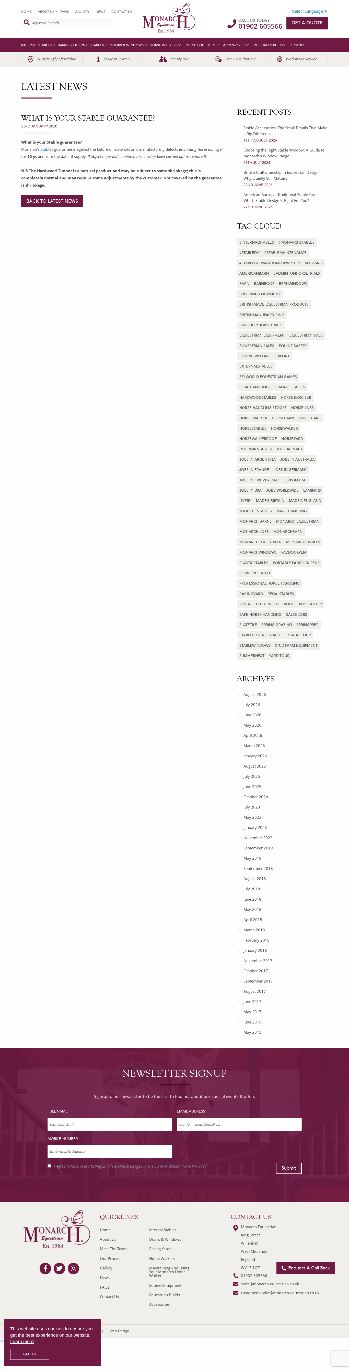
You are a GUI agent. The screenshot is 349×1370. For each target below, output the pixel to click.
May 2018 (252, 909)
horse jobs (302, 407)
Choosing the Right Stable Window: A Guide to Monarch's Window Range (283, 156)
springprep (307, 624)
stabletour (299, 635)
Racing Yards (160, 1248)
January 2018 (255, 950)
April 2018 (252, 919)
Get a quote (307, 23)
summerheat (251, 655)
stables (276, 635)
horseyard (292, 438)
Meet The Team (113, 1248)
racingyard (251, 593)
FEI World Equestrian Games (268, 376)
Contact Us (121, 12)
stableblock (251, 635)
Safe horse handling (260, 614)
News (100, 12)
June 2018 (252, 899)
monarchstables (303, 542)
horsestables (252, 428)
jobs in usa (250, 490)
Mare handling (291, 511)
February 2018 (256, 940)
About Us (46, 12)
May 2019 (252, 858)
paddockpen (293, 552)
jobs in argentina (257, 459)
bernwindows (293, 283)
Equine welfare (255, 356)
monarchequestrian (260, 542)
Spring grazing (277, 624)
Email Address (191, 1111)
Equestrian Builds (268, 45)
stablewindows (254, 645)
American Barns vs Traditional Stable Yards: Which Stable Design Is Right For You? (281, 201)
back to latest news (52, 201)
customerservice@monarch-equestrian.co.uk (280, 1292)
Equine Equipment (200, 45)
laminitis (312, 490)
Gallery (82, 12)
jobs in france (254, 469)
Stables (47, 149)
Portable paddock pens (296, 562)
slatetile (248, 624)
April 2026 (252, 735)
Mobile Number (63, 1138)
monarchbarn (288, 531)
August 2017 (254, 991)
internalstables (255, 449)
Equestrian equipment (262, 335)
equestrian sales (256, 345)
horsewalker (284, 428)
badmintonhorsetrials (296, 273)
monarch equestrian (297, 521)
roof (289, 604)
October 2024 (255, 796)
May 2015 (252, 1032)
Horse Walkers (163, 45)
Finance (298, 45)
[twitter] (59, 1268)
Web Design (119, 1331)
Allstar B (314, 263)
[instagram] (73, 1268)
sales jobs (296, 614)
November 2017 (257, 960)
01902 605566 (260, 26)
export (282, 356)
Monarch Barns (255, 521)
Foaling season (289, 387)
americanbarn (254, 273)
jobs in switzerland (259, 480)
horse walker (253, 418)
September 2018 (258, 868)
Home (26, 12)
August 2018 (254, 878)
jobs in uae (295, 480)
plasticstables (253, 562)
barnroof (264, 283)
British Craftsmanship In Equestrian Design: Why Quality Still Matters (281, 178)
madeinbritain (270, 500)
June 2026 (252, 714)
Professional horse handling (269, 583)
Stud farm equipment (296, 645)
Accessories (234, 45)
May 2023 (252, 817)
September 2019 (258, 847)
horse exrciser (296, 397)
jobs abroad (289, 449)
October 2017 (255, 970)
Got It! (29, 1354)
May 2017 (252, 1011)
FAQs (64, 12)
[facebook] (45, 1268)
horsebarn (283, 418)
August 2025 (254, 766)
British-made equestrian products (274, 304)
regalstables (280, 593)
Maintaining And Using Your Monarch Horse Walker (169, 1271)
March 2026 (254, 745)
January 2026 (255, 755)
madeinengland (305, 500)
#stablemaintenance (286, 252)
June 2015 (252, 1021)
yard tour (279, 655)
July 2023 (251, 807)
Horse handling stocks (263, 407)
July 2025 (251, 776)
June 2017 (252, 1001)
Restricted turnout (259, 604)
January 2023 (255, 827)
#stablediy (249, 252)
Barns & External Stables (81, 45)
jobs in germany (290, 469)
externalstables (256, 366)
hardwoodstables (257, 397)
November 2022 (257, 837)
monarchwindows (258, 552)
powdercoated (254, 573)
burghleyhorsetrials (260, 325)
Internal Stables (36, 45)
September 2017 (258, 981)
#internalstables (256, 242)
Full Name (58, 1111)
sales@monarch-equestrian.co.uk (270, 1283)
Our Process (110, 1258)
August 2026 (254, 694)
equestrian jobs (306, 335)
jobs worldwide (282, 490)
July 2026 (251, 704)
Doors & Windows (127, 45)
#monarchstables (296, 242)
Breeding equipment (259, 294)
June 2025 (252, 786)
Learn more (22, 1341)
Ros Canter (310, 604)
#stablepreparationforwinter (269, 263)
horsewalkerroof (258, 438)
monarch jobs (254, 531)
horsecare (310, 418)
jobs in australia (297, 459)
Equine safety (293, 345)
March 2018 (254, 929)
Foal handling (254, 387)
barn (244, 283)
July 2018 (251, 888)
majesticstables (255, 511)
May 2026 (252, 725)
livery (245, 500)
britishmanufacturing (261, 314)
